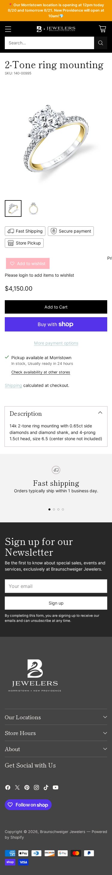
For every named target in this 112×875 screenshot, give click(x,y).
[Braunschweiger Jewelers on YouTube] (55, 788)
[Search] (100, 43)
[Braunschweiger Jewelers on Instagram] (36, 788)
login (23, 275)
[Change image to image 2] (33, 208)
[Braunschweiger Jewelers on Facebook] (7, 788)
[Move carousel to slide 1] (49, 509)
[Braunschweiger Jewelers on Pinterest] (26, 788)
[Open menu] (8, 29)
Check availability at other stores (40, 372)
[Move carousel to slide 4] (63, 509)
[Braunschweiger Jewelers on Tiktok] (46, 788)
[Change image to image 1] (13, 208)
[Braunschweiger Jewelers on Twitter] (17, 788)
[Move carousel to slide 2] (54, 509)
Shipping (13, 385)
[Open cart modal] (102, 29)
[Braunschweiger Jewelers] (56, 28)
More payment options (56, 342)
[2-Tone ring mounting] (56, 139)
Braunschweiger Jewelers (62, 831)
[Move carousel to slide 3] (58, 509)
